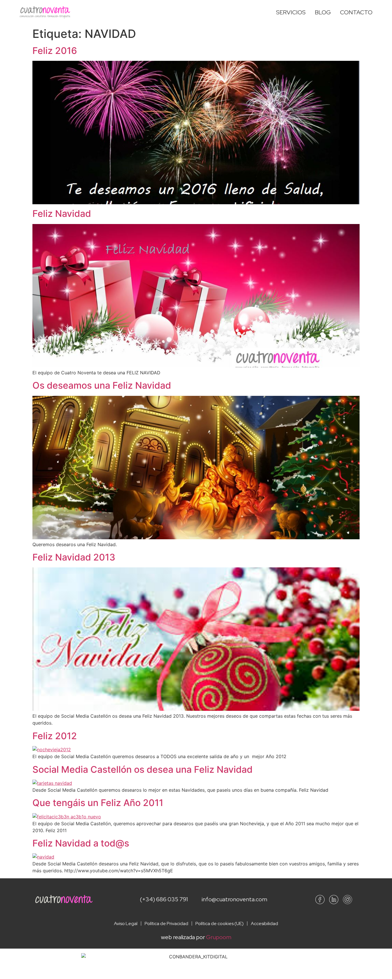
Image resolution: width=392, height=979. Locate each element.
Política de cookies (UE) (219, 924)
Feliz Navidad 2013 (73, 557)
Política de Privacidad (166, 924)
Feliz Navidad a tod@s (80, 843)
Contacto (356, 12)
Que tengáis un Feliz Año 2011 (97, 802)
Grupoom (218, 937)
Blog (323, 12)
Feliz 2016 (54, 50)
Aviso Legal (125, 924)
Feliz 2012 (54, 735)
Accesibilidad (264, 924)
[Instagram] (347, 899)
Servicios (291, 12)
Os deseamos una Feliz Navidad (101, 385)
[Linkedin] (333, 899)
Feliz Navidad (61, 213)
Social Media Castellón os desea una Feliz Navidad (142, 769)
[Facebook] (320, 899)
